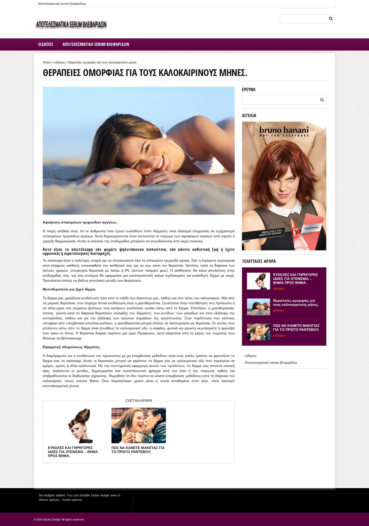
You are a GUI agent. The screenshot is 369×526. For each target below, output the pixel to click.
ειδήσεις (45, 44)
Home (47, 62)
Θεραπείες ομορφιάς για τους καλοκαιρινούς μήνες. (296, 302)
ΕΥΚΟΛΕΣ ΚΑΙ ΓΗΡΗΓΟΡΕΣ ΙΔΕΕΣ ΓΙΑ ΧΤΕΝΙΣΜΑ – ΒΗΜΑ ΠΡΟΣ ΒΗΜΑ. (73, 452)
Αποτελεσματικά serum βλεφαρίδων (62, 4)
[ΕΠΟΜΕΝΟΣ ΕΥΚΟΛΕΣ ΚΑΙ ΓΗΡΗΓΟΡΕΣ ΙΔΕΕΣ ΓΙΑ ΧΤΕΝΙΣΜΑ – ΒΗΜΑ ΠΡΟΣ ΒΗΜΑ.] (364, 250)
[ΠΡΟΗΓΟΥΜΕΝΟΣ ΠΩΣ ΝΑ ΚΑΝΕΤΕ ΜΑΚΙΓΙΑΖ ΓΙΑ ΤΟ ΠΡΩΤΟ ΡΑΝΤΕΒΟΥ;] (5, 250)
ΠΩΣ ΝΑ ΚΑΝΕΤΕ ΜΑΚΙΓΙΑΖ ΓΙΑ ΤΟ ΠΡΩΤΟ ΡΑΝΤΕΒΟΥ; (137, 450)
